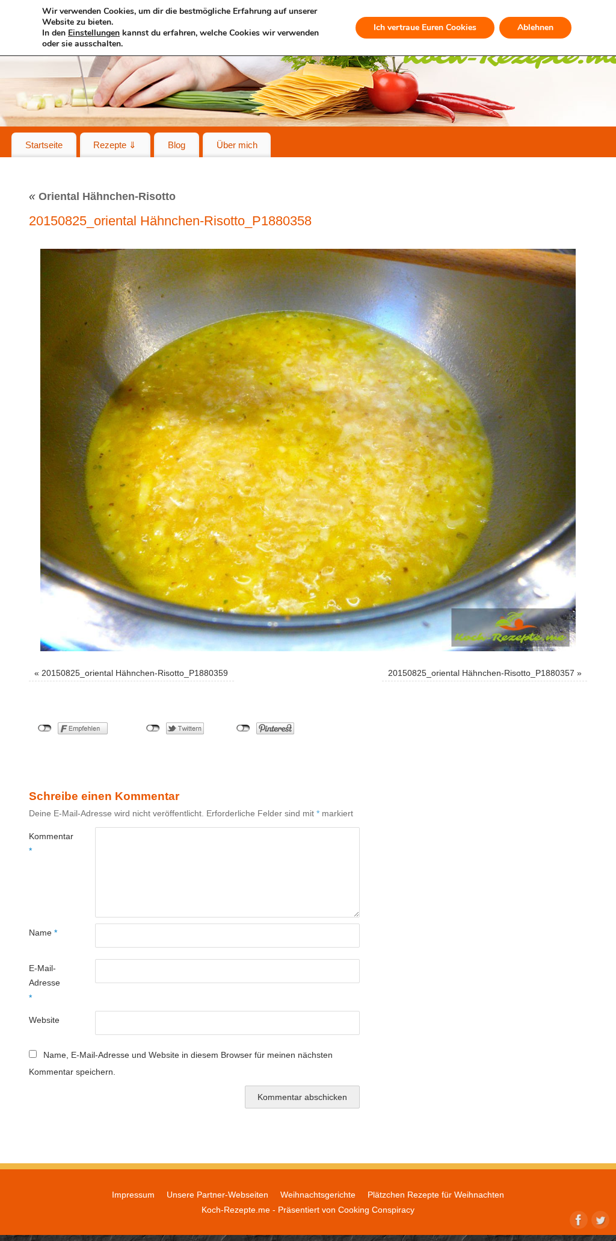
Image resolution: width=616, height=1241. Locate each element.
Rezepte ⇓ (115, 145)
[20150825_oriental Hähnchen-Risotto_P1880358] (308, 450)
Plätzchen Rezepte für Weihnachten (436, 1194)
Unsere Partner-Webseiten (217, 1194)
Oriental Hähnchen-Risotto (102, 196)
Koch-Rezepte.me (236, 1209)
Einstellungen (94, 33)
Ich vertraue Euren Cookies (425, 27)
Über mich (237, 145)
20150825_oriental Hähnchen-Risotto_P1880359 (135, 673)
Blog (176, 145)
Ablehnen (535, 27)
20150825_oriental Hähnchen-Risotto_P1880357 (481, 673)
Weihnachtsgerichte (318, 1194)
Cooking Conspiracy (376, 1209)
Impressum (133, 1194)
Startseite (44, 145)
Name (43, 932)
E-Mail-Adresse (44, 982)
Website (44, 1020)
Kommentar (45, 843)
